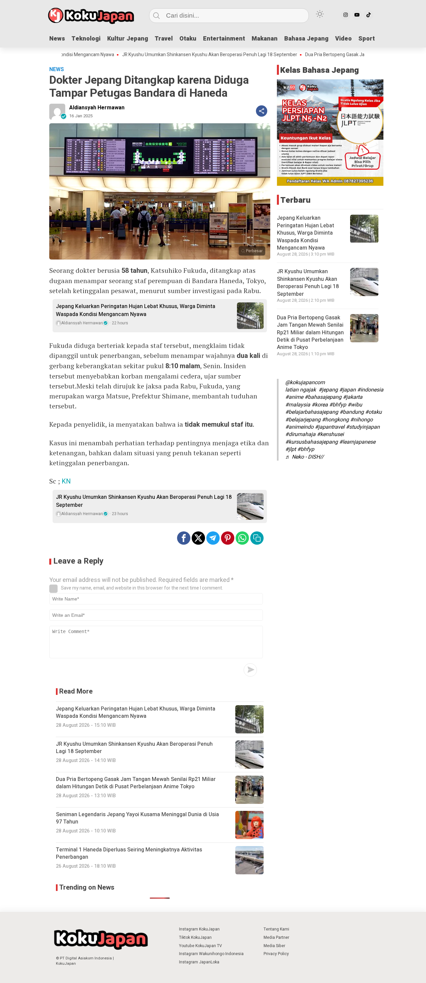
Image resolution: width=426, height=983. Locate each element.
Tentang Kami (276, 929)
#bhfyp (337, 405)
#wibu (354, 405)
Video (343, 38)
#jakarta (352, 397)
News (57, 38)
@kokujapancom (305, 382)
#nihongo (361, 420)
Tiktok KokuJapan (195, 937)
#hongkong (335, 420)
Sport (366, 38)
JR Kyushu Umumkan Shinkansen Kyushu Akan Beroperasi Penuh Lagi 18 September (181, 55)
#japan (347, 390)
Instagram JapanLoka (199, 962)
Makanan (265, 38)
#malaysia (297, 405)
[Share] (261, 111)
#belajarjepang (302, 420)
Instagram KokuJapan (199, 929)
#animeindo (299, 427)
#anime (294, 397)
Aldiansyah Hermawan (96, 108)
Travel (164, 38)
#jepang (328, 390)
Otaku (187, 38)
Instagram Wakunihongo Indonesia (211, 954)
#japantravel (329, 427)
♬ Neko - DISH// (304, 457)
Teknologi (86, 38)
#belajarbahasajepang (311, 412)
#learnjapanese (357, 442)
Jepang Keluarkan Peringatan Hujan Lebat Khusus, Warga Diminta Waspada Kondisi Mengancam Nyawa (135, 310)
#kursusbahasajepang (311, 442)
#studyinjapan (363, 427)
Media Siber (274, 946)
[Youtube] (357, 15)
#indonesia (370, 390)
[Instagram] (346, 15)
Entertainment (224, 38)
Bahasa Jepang (306, 38)
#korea (320, 405)
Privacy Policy (276, 954)
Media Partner (276, 937)
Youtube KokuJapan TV (200, 946)
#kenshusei (330, 434)
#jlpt (290, 449)
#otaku (373, 412)
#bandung (351, 412)
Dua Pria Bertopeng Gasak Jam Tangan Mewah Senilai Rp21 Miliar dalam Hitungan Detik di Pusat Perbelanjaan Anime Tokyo (310, 333)
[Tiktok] (368, 15)
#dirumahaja (300, 434)
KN (66, 481)
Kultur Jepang (127, 38)
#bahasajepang (323, 397)
